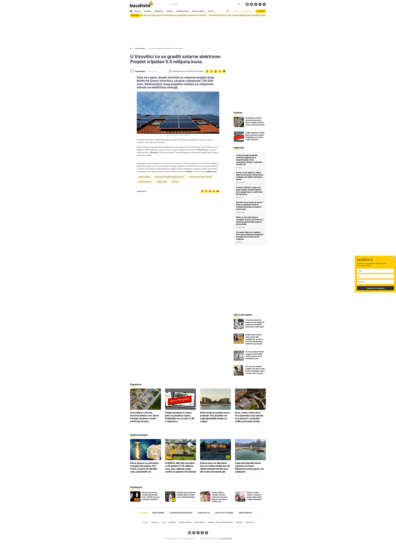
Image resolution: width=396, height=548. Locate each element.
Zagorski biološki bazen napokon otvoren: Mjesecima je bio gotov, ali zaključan (249, 467)
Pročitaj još (136, 487)
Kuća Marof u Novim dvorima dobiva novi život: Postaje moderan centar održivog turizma (255, 121)
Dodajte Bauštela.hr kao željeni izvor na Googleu (187, 71)
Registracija (247, 11)
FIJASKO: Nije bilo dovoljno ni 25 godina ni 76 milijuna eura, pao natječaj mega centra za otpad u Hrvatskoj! (180, 467)
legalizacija (204, 513)
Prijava (235, 11)
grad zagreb (158, 513)
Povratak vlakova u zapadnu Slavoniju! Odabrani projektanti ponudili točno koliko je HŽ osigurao (249, 235)
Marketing (172, 522)
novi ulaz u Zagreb (224, 513)
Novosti (137, 11)
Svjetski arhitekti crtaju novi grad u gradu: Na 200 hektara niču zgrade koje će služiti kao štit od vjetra (249, 190)
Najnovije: (135, 15)
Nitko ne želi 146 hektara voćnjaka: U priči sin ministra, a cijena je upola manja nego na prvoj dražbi (249, 220)
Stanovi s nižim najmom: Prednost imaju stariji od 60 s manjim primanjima (254, 495)
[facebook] (260, 4)
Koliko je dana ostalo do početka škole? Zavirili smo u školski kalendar (186, 494)
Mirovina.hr (249, 522)
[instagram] (251, 4)
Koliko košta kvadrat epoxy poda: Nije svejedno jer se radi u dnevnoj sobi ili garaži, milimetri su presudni (254, 339)
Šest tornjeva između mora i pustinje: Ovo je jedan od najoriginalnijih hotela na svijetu (215, 417)
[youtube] (247, 4)
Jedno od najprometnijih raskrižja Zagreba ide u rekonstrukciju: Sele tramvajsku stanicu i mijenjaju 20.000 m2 (249, 159)
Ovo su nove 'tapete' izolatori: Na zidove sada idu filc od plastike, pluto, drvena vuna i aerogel (255, 369)
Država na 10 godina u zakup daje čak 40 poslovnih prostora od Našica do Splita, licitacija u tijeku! (249, 175)
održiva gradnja (144, 177)
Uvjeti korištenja (199, 522)
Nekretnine (159, 11)
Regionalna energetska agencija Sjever (169, 177)
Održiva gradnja (182, 11)
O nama (145, 522)
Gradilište (147, 11)
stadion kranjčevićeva (181, 513)
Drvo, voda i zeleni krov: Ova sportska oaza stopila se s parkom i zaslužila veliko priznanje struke (249, 417)
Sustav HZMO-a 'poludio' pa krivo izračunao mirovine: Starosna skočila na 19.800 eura (220, 497)
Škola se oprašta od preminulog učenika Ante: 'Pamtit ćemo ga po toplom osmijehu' (150, 495)
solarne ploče (162, 182)
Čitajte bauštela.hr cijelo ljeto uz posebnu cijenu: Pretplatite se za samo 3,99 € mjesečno (255, 136)
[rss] (264, 4)
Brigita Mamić (140, 71)
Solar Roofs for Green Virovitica (200, 177)
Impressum (154, 522)
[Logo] (141, 4)
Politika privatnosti (185, 522)
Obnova (211, 11)
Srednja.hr (239, 522)
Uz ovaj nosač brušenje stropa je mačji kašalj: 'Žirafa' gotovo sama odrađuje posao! (254, 355)
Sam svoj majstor (198, 11)
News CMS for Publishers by (216, 538)
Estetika (170, 11)
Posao (164, 522)
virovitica (175, 182)
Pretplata (260, 11)
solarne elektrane (145, 182)
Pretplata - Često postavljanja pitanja (220, 522)
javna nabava (245, 513)
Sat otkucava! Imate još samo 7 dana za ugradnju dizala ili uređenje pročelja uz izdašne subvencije (209, 15)
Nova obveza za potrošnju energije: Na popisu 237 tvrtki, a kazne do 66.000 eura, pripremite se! (144, 467)
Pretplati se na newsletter (375, 288)
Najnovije (239, 147)
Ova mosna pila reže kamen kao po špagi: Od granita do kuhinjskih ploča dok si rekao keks (254, 323)
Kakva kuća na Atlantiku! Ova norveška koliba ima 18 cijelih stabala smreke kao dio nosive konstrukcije (215, 467)
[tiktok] (255, 4)
